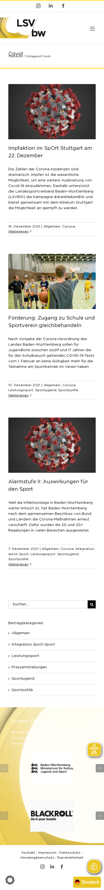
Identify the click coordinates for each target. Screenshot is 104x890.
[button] (4, 768)
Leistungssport (20, 390)
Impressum (47, 852)
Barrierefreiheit (70, 857)
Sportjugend (45, 390)
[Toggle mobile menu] (93, 29)
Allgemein (52, 226)
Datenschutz (69, 852)
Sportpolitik (68, 390)
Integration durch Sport (33, 644)
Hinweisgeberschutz (37, 857)
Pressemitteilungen (29, 667)
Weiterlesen (18, 231)
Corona (68, 226)
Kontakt (28, 852)
